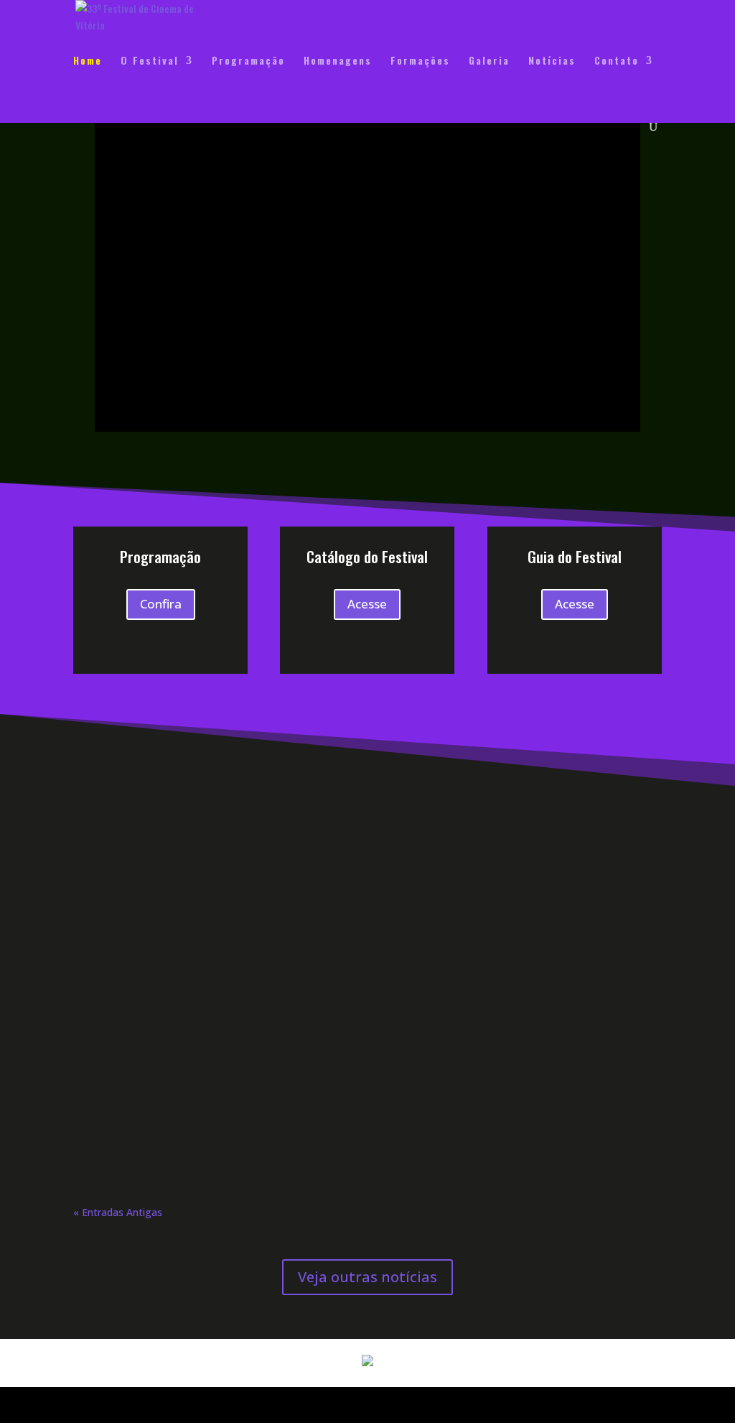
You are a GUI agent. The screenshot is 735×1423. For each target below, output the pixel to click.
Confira (161, 603)
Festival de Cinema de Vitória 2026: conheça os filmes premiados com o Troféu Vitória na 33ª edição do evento (350, 968)
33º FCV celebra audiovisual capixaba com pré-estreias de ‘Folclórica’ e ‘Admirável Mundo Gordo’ (330, 1112)
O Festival (150, 61)
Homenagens (338, 61)
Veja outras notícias (367, 1277)
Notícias (552, 61)
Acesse (367, 603)
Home (87, 61)
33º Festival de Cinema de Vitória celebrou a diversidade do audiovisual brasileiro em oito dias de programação (333, 816)
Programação (248, 61)
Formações (420, 61)
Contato (616, 61)
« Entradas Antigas (117, 1212)
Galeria (489, 61)
